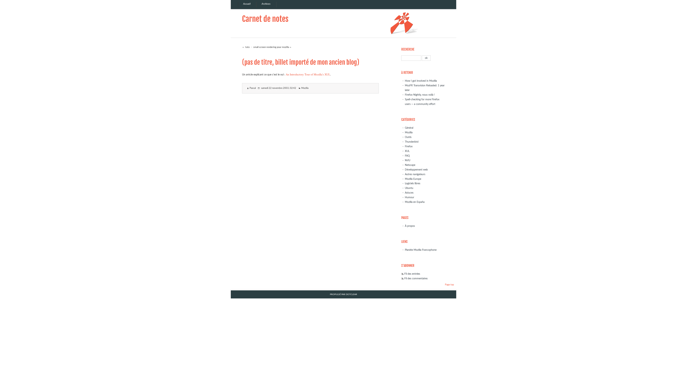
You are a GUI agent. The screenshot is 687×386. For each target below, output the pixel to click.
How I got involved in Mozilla (421, 81)
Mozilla (304, 88)
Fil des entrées (412, 274)
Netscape (410, 165)
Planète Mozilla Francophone (421, 250)
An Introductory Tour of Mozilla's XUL (308, 74)
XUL (407, 151)
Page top (449, 285)
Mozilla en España (415, 202)
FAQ (407, 155)
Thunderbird (411, 141)
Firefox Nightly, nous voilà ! (420, 94)
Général (409, 128)
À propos (410, 226)
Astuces (409, 192)
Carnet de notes (265, 19)
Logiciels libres (412, 183)
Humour (409, 197)
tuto (247, 47)
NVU (407, 160)
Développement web (416, 169)
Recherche (407, 49)
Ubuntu (409, 188)
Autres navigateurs (415, 174)
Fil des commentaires (416, 278)
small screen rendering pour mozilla (271, 47)
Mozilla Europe (413, 179)
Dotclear (351, 294)
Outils (408, 137)
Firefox (409, 146)
